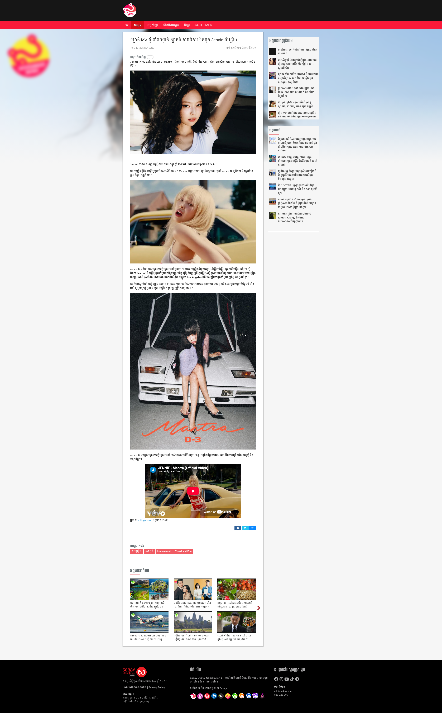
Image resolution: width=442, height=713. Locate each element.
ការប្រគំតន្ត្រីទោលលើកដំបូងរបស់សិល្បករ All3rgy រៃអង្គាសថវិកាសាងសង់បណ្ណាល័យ (294, 217)
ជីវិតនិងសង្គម (171, 25)
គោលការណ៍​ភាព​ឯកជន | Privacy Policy (144, 687)
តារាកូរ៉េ (149, 551)
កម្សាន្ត (137, 25)
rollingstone (144, 520)
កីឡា (187, 25)
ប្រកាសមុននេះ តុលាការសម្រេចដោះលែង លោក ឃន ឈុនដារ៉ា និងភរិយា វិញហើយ (296, 92)
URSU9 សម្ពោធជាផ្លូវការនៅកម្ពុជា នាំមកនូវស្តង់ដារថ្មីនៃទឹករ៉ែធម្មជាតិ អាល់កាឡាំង (297, 161)
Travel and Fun (183, 551)
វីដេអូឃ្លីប (136, 551)
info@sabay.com (283, 691)
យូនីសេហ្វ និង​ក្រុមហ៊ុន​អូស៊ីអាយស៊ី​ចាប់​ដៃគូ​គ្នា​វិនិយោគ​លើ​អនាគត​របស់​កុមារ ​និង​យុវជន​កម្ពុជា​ (297, 175)
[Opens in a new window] (200, 696)
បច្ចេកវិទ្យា (152, 25)
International (164, 551)
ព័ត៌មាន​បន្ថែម (211, 681)
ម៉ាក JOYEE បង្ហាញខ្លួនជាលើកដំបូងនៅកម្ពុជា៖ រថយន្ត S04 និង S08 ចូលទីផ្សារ (297, 189)
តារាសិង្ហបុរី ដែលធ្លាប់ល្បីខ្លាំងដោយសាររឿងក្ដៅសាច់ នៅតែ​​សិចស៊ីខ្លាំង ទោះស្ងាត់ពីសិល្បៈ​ (297, 64)
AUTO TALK (203, 25)
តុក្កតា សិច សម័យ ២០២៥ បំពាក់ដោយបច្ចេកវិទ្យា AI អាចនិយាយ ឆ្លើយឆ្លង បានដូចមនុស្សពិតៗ (298, 78)
